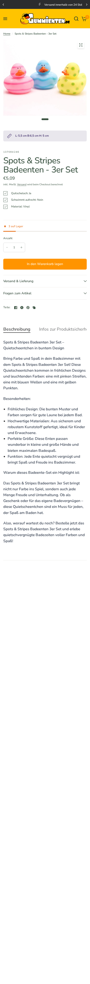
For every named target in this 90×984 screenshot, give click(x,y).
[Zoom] (81, 45)
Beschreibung (16, 329)
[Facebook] (15, 307)
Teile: (6, 307)
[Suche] (76, 18)
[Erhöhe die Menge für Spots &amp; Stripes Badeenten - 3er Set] (21, 247)
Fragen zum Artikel (17, 293)
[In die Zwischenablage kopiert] (34, 307)
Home (6, 33)
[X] (21, 307)
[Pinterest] (28, 307)
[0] (83, 18)
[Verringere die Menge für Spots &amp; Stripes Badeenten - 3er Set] (6, 247)
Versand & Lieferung (18, 281)
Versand (21, 184)
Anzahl (8, 238)
